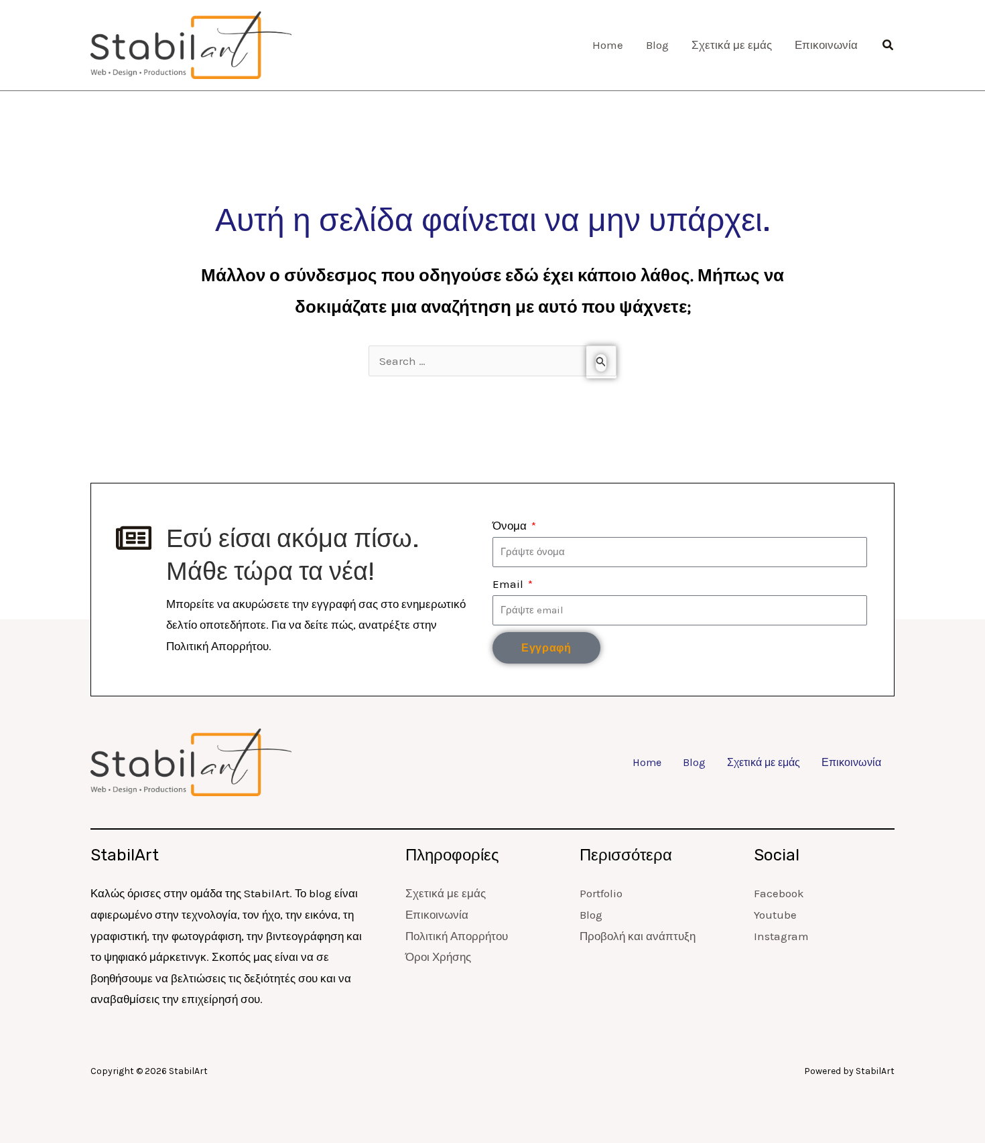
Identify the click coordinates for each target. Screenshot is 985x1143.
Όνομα (510, 525)
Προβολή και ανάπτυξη (638, 936)
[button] (888, 45)
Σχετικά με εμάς (763, 762)
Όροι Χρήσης (438, 957)
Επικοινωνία (851, 762)
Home (647, 762)
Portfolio (601, 893)
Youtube (775, 914)
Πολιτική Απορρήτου (456, 936)
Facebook (779, 893)
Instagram (781, 936)
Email (509, 584)
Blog (694, 762)
